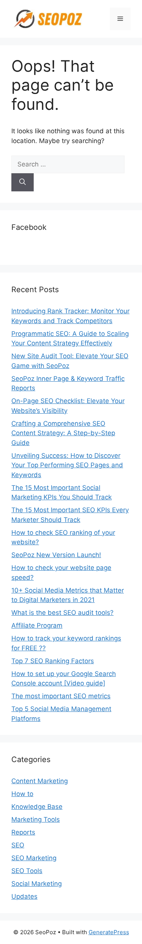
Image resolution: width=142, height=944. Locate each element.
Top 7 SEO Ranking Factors (52, 661)
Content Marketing (39, 781)
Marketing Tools (35, 819)
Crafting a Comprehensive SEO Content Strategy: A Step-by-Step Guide (63, 433)
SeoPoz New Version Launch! (56, 555)
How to (22, 794)
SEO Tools (26, 871)
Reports (23, 832)
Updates (24, 896)
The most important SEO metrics (61, 696)
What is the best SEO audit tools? (62, 612)
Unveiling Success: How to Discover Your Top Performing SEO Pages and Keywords (67, 465)
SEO (17, 845)
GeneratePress (109, 932)
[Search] (22, 182)
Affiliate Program (36, 625)
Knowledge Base (36, 806)
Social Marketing (36, 883)
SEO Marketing (33, 858)
